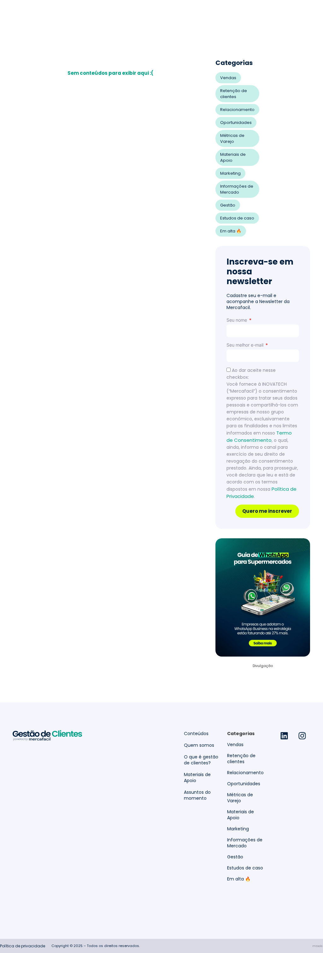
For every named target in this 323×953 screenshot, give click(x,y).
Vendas (228, 78)
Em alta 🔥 (230, 231)
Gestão (227, 205)
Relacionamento (237, 110)
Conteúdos (196, 734)
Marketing (230, 173)
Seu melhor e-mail (245, 345)
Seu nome (237, 320)
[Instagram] (302, 736)
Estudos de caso (237, 218)
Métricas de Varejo (232, 138)
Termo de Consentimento (259, 436)
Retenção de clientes (233, 94)
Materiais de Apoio (233, 157)
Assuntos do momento (197, 795)
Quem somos (199, 745)
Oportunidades (236, 123)
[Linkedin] (284, 736)
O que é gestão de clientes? (201, 760)
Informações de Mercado (236, 189)
